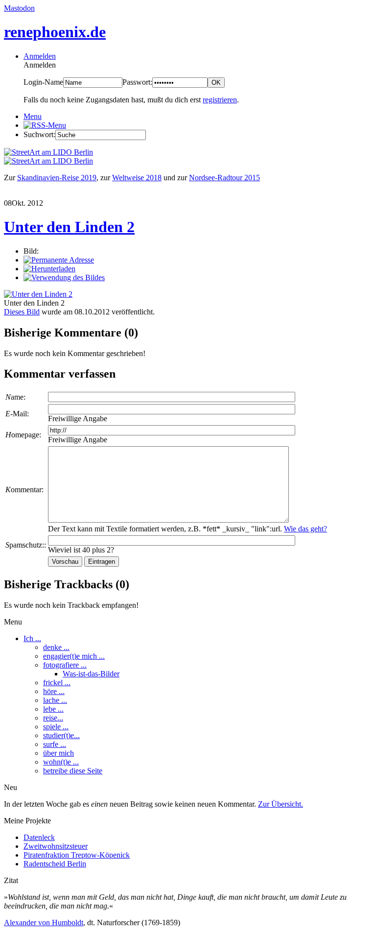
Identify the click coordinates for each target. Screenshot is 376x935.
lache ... (55, 700)
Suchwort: (39, 134)
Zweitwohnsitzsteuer (56, 846)
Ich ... (32, 638)
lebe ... (53, 709)
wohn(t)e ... (61, 762)
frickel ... (56, 682)
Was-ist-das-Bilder (91, 674)
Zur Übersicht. (280, 804)
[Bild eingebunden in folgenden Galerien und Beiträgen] (64, 277)
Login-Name (43, 82)
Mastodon (19, 8)
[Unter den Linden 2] (38, 294)
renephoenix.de (55, 32)
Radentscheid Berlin (55, 864)
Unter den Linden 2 (69, 227)
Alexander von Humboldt (43, 922)
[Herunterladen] (49, 268)
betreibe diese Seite (72, 771)
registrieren (220, 100)
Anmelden (40, 56)
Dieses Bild (22, 312)
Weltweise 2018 (137, 177)
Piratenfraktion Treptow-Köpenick (77, 855)
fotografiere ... (65, 665)
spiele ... (56, 726)
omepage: (23, 435)
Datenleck (39, 837)
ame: (15, 397)
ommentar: (24, 489)
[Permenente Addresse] (59, 260)
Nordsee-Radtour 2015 (224, 177)
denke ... (56, 647)
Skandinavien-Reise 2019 (56, 177)
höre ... (54, 691)
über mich (58, 753)
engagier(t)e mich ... (74, 656)
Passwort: (137, 82)
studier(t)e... (61, 735)
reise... (53, 718)
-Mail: (17, 413)
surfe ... (54, 744)
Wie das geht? (305, 529)
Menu (33, 116)
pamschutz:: (25, 545)
